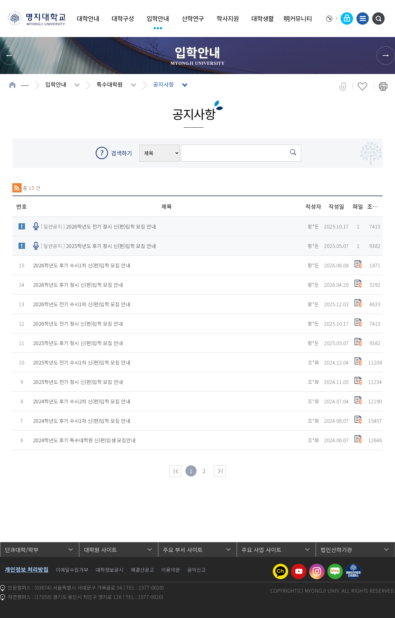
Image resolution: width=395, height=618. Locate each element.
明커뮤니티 (298, 18)
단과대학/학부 (22, 550)
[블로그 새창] (335, 567)
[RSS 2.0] (17, 187)
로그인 (347, 18)
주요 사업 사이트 (261, 550)
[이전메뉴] (9, 55)
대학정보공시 (109, 569)
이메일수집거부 (72, 569)
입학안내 (158, 18)
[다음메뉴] (385, 55)
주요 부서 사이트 (183, 550)
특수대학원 (109, 84)
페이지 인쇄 (383, 86)
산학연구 (193, 18)
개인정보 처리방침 (26, 569)
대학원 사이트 (100, 550)
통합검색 (378, 18)
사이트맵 (362, 18)
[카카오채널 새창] (280, 567)
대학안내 (88, 18)
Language (331, 18)
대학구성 (123, 18)
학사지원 (228, 18)
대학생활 (263, 18)
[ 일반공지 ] (98, 226)
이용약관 (170, 569)
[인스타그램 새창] (317, 567)
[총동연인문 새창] (353, 567)
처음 (175, 471)
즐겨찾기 (362, 86)
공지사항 (164, 84)
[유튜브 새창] (298, 567)
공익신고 (196, 569)
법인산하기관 (336, 550)
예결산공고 (142, 569)
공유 (342, 86)
